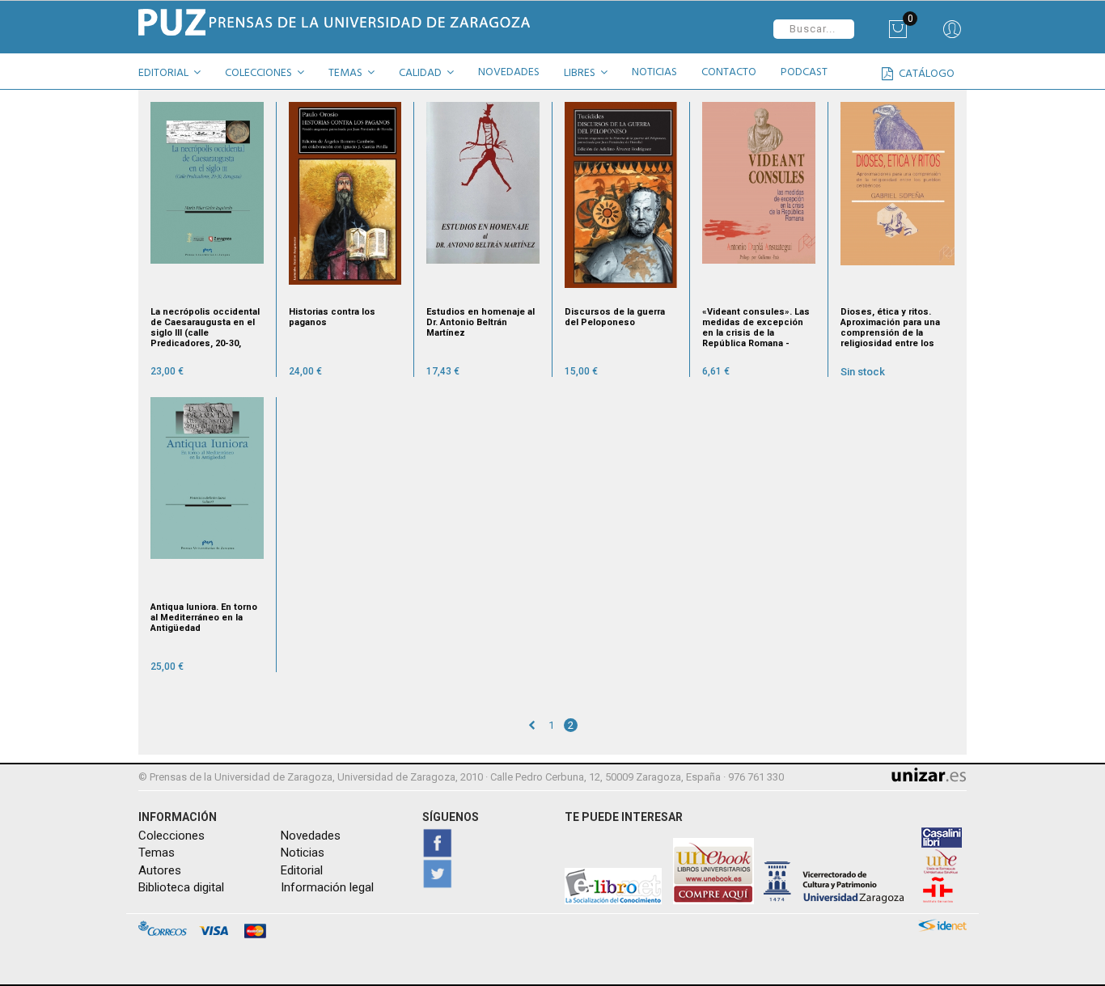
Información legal (327, 887)
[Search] (952, 35)
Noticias (302, 852)
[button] (175, 75)
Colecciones (171, 835)
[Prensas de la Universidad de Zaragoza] (339, 22)
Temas (156, 852)
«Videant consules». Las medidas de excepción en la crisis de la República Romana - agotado (756, 328)
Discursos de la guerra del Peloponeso (615, 317)
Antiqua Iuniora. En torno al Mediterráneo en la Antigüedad (203, 617)
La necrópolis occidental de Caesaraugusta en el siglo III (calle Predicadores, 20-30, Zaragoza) (205, 328)
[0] (897, 35)
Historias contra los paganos (332, 317)
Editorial (302, 870)
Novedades (311, 835)
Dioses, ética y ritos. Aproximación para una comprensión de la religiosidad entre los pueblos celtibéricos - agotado (890, 328)
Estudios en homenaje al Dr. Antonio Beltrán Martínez (480, 322)
